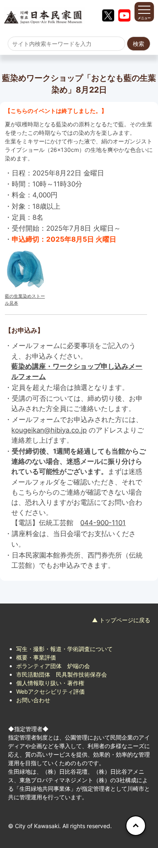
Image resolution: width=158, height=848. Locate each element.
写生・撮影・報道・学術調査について (64, 648)
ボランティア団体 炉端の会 (53, 665)
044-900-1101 (103, 523)
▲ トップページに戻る (121, 620)
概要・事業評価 (36, 657)
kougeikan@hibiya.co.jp (49, 430)
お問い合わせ (33, 700)
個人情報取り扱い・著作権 (50, 682)
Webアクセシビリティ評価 (50, 691)
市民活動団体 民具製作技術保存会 (61, 674)
